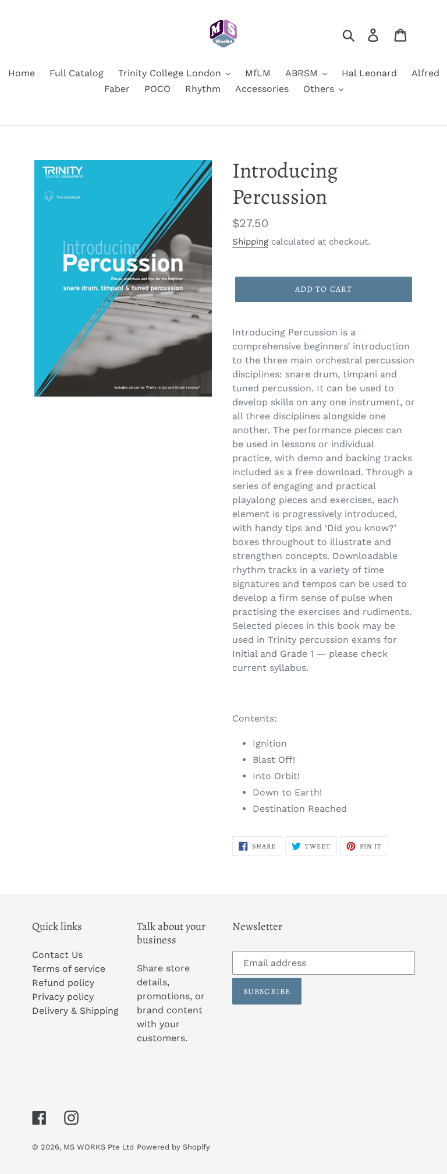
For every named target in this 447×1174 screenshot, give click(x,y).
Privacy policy (63, 996)
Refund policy (63, 982)
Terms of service (68, 968)
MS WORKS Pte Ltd (98, 1147)
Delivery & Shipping (75, 1010)
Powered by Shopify (173, 1147)
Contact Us (57, 954)
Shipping (250, 241)
